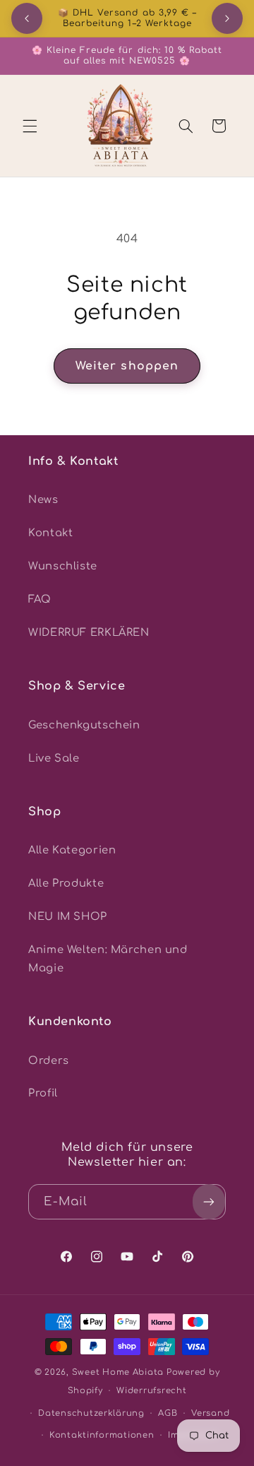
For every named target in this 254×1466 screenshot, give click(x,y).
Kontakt (50, 532)
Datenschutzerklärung (91, 1413)
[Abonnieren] (209, 1201)
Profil (43, 1093)
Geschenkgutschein (84, 725)
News (43, 499)
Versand (210, 1413)
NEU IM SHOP (67, 916)
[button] (29, 126)
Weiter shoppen (127, 366)
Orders (48, 1060)
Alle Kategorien (72, 850)
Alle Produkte (66, 883)
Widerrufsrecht (151, 1390)
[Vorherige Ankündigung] (26, 18)
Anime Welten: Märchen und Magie (108, 959)
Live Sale (54, 758)
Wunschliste (62, 566)
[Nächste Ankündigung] (227, 18)
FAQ (40, 599)
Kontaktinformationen (102, 1435)
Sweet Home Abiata (118, 1372)
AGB (167, 1413)
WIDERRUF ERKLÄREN (89, 632)
